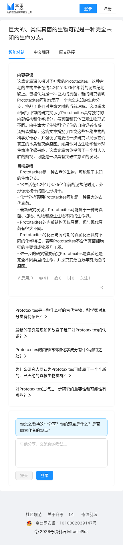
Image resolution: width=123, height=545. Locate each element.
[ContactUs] (72, 514)
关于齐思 (55, 514)
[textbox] (61, 453)
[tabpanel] (61, 274)
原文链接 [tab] (67, 52)
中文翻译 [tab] (42, 52)
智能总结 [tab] (17, 52)
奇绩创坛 (89, 514)
